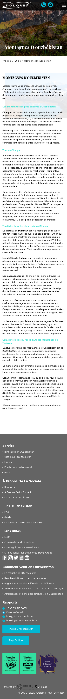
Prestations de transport (18, 467)
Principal (6, 61)
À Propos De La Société (17, 492)
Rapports (9, 487)
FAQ (6, 512)
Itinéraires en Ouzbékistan (19, 452)
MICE (7, 473)
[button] (63, 5)
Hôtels (8, 462)
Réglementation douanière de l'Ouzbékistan (29, 584)
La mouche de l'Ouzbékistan (20, 573)
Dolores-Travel (14, 612)
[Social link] (4, 558)
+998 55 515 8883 (16, 608)
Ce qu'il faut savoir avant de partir (23, 523)
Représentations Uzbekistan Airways (25, 578)
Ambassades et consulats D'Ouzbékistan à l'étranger (34, 589)
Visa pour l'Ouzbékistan (17, 457)
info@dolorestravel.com (19, 617)
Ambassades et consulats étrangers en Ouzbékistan (33, 594)
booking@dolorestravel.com (22, 621)
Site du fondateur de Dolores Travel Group (28, 553)
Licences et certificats (16, 498)
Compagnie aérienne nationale (21, 548)
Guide (18, 61)
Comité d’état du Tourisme (19, 543)
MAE (7, 537)
